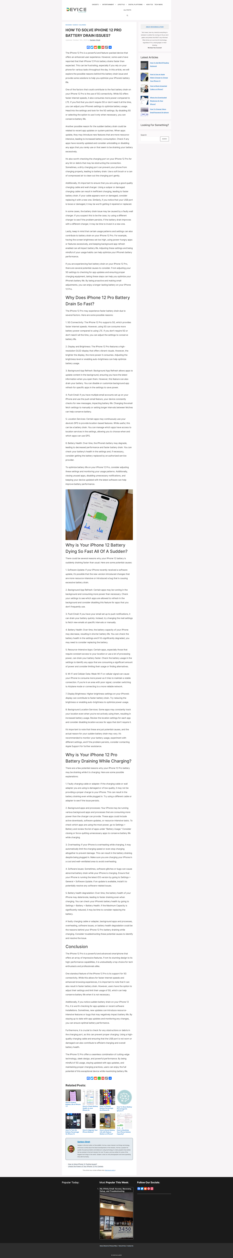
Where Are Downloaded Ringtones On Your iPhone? (158, 101)
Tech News (158, 4)
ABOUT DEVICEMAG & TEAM (155, 27)
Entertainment (108, 4)
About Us (106, 1245)
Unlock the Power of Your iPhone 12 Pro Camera (85, 1166)
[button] (127, 15)
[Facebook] (88, 47)
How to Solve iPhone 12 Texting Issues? (82, 1164)
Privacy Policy (113, 1245)
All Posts (127, 10)
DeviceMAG (69, 24)
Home (101, 1245)
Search (144, 135)
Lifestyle (121, 4)
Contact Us (130, 1245)
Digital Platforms (135, 4)
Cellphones (82, 24)
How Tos (149, 4)
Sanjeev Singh (83, 1142)
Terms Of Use (122, 1245)
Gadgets (95, 4)
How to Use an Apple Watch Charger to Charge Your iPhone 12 (159, 77)
